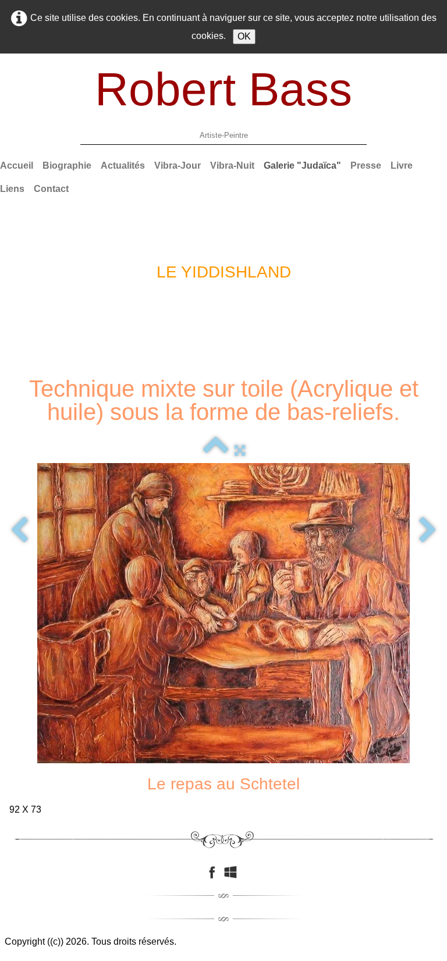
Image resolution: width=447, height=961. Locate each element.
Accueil (16, 165)
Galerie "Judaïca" (302, 165)
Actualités (123, 165)
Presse (365, 165)
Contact (51, 189)
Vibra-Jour (177, 165)
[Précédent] (19, 531)
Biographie (66, 165)
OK (244, 36)
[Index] (216, 450)
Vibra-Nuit (232, 165)
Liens (12, 189)
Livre (402, 165)
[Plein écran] (240, 450)
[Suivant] (428, 531)
